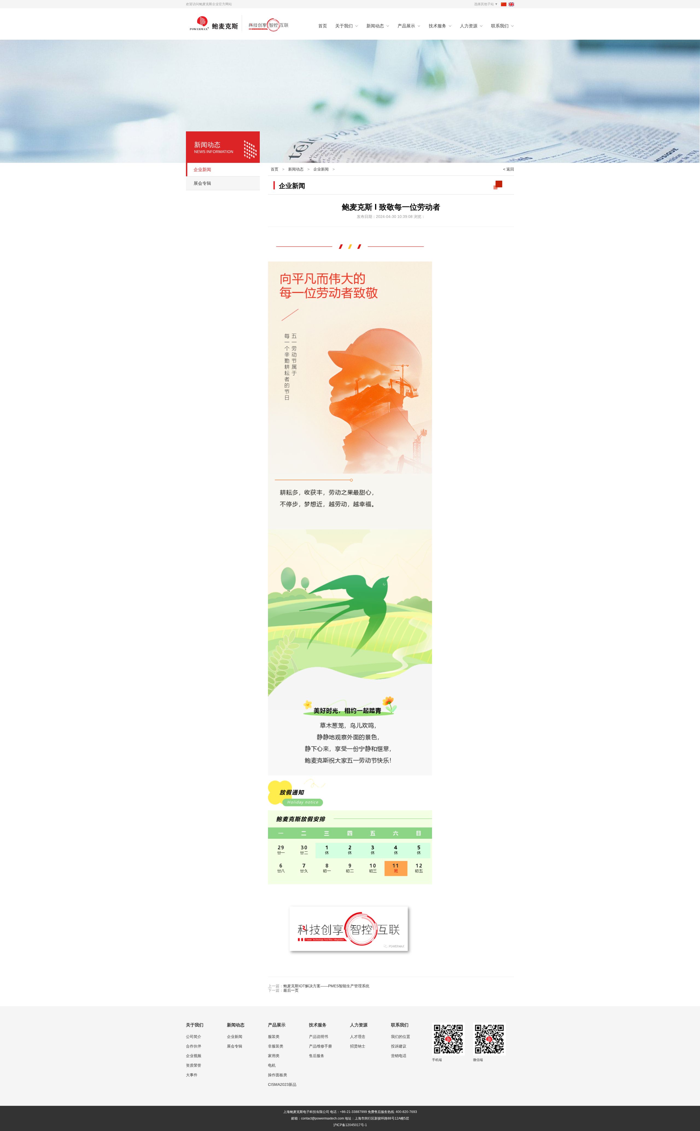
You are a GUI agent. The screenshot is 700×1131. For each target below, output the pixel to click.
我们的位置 (400, 1036)
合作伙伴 (193, 1046)
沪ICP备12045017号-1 (350, 1125)
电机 (272, 1065)
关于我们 (344, 26)
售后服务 (316, 1056)
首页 (322, 26)
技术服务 (437, 26)
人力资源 (468, 26)
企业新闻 (202, 169)
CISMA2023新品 (282, 1084)
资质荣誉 (193, 1065)
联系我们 (500, 26)
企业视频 (193, 1056)
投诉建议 (398, 1046)
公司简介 (193, 1036)
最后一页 (291, 990)
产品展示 (406, 26)
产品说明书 (318, 1036)
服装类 (273, 1036)
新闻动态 (375, 26)
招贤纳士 (357, 1046)
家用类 (273, 1056)
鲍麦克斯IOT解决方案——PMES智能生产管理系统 (326, 986)
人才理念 (357, 1036)
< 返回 (508, 169)
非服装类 (275, 1046)
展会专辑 (202, 183)
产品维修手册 (320, 1046)
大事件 (191, 1075)
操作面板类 (277, 1075)
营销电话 (398, 1056)
